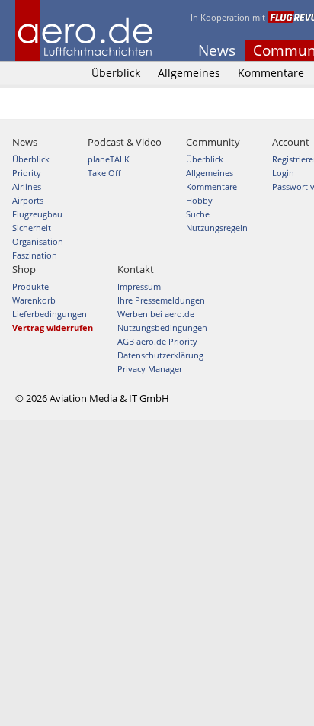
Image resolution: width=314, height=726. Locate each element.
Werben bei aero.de (155, 314)
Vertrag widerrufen (52, 327)
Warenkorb (34, 300)
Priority (26, 172)
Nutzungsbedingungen (162, 327)
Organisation (37, 241)
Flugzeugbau (37, 214)
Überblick (115, 73)
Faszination (34, 255)
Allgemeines (189, 73)
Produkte (30, 286)
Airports (27, 200)
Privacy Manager (149, 368)
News (217, 50)
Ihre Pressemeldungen (161, 300)
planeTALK (109, 159)
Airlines (26, 186)
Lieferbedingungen (49, 314)
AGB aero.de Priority (157, 341)
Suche (198, 214)
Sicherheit (31, 227)
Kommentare (271, 73)
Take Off (104, 172)
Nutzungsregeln (217, 227)
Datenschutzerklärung (160, 355)
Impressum (139, 286)
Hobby (199, 200)
